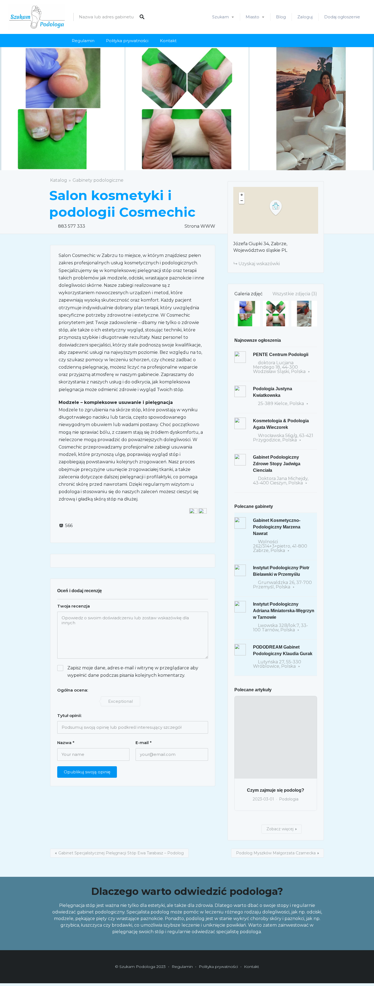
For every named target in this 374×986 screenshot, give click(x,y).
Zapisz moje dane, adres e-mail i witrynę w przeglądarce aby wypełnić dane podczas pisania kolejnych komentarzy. (132, 671)
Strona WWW (200, 226)
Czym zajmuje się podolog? (275, 790)
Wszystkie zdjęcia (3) (294, 293)
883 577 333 (71, 226)
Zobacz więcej (280, 828)
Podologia (288, 799)
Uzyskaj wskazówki (259, 263)
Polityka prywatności (127, 40)
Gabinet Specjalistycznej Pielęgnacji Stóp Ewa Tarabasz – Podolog (121, 853)
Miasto (252, 16)
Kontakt (168, 40)
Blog (281, 16)
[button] (279, 208)
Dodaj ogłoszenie (342, 16)
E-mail (144, 742)
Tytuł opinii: (69, 715)
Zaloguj (305, 16)
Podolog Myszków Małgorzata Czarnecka (276, 853)
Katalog (58, 180)
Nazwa (65, 742)
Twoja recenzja (73, 606)
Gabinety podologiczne (98, 180)
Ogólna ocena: (72, 690)
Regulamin (83, 40)
